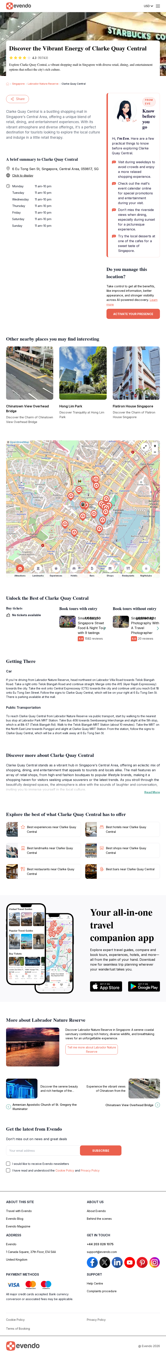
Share (20, 99)
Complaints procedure (102, 1291)
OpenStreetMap (19, 442)
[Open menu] (158, 6)
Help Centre (95, 1283)
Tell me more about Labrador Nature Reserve (91, 1049)
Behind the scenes (99, 1218)
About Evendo (96, 1211)
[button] (83, 505)
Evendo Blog (14, 1218)
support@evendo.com (102, 1252)
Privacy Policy (90, 1170)
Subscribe (100, 1150)
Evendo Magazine (18, 1226)
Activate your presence (133, 314)
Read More (152, 792)
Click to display (22, 175)
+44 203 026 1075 (100, 1244)
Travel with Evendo (19, 1211)
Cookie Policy (64, 1170)
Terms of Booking (18, 1328)
